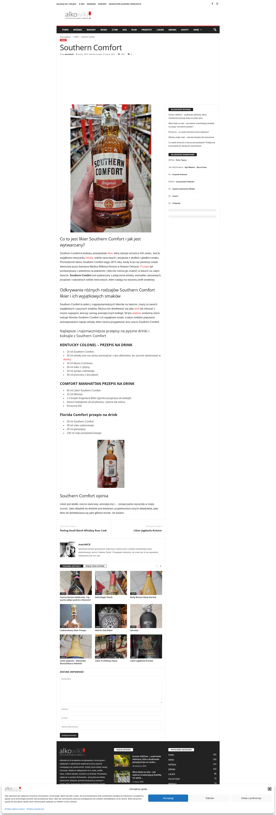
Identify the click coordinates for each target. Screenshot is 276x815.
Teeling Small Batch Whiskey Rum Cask (83, 530)
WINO (103, 29)
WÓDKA (77, 29)
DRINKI (172, 29)
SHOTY (185, 29)
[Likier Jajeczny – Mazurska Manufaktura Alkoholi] (76, 646)
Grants (175, 196)
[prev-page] (156, 566)
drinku (66, 359)
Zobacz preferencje (251, 798)
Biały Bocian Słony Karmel (143, 597)
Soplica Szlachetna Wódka (183, 189)
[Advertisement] (138, 80)
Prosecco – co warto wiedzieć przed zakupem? (189, 132)
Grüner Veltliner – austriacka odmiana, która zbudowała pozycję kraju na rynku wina (188, 116)
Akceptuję (168, 798)
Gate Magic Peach (103, 597)
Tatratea (134, 630)
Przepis (144, 266)
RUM (134, 29)
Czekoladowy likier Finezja (73, 630)
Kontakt (102, 4)
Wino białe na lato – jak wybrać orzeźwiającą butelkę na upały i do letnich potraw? (191, 125)
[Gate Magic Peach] (111, 583)
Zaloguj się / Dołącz (66, 4)
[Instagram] (217, 4)
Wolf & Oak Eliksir (104, 630)
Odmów (210, 798)
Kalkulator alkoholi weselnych (125, 4)
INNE (196, 29)
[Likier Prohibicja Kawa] (111, 646)
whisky (89, 257)
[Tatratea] (146, 616)
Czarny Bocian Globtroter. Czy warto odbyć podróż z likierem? (75, 598)
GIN (125, 29)
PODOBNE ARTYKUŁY (71, 566)
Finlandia (176, 203)
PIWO (65, 29)
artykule (136, 313)
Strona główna (65, 37)
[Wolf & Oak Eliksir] (111, 616)
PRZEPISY (147, 29)
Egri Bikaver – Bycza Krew (196, 167)
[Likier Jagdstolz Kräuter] (146, 646)
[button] (269, 789)
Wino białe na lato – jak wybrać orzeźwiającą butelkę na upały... (146, 775)
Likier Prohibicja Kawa (106, 660)
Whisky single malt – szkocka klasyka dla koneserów (191, 137)
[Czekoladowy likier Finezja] (76, 616)
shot (136, 308)
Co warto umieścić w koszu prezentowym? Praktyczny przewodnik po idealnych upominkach (192, 144)
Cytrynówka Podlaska (185, 182)
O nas (81, 4)
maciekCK (69, 54)
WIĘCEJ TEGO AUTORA (94, 566)
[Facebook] (212, 4)
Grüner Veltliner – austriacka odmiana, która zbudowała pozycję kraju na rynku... (146, 759)
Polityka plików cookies (15, 809)
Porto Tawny (181, 160)
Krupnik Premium (179, 174)
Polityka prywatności (35, 809)
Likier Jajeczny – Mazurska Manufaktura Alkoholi (73, 662)
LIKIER (160, 29)
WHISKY (91, 29)
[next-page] (160, 566)
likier (110, 253)
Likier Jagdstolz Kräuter (148, 530)
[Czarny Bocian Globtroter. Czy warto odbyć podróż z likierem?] (76, 583)
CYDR (115, 29)
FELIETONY (174, 779)
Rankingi (91, 4)
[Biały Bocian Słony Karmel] (146, 583)
